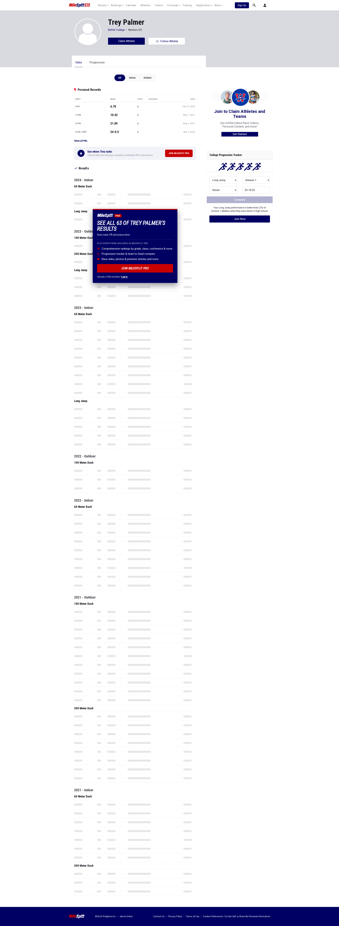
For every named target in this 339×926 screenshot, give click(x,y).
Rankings (116, 5)
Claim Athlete (126, 41)
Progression (97, 62)
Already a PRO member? (112, 276)
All (119, 77)
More (218, 5)
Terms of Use (192, 916)
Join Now (240, 219)
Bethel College (116, 29)
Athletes (145, 5)
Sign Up (242, 5)
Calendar (131, 5)
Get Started (240, 134)
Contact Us (159, 916)
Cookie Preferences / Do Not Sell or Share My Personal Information (236, 916)
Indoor (132, 77)
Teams (159, 5)
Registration (203, 5)
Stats (78, 62)
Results (102, 5)
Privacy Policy (175, 916)
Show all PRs (80, 140)
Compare (239, 199)
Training (187, 5)
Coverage (172, 5)
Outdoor (148, 77)
